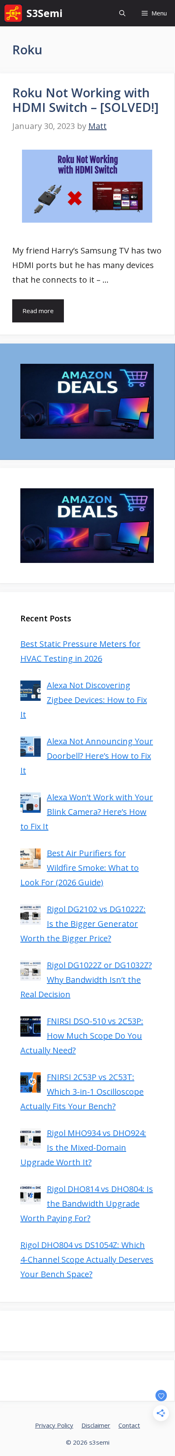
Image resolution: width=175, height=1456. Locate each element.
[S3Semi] (13, 13)
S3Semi (44, 13)
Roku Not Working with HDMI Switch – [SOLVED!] (85, 100)
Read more (38, 311)
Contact (129, 1425)
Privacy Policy (54, 1425)
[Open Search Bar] (122, 13)
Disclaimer (95, 1425)
